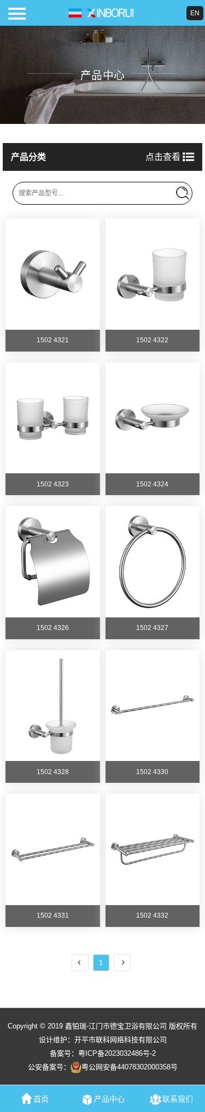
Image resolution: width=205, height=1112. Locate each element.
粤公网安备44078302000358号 (129, 1067)
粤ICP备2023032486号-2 (117, 1053)
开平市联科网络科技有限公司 (120, 1040)
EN (195, 13)
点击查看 (164, 157)
